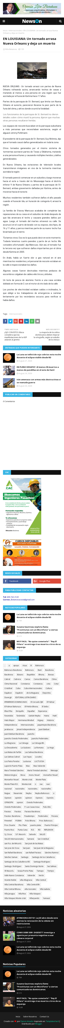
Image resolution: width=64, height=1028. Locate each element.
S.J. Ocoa (8, 834)
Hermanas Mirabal (26, 720)
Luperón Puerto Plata (13, 766)
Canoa (27, 679)
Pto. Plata (23, 825)
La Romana (38, 747)
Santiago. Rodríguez (12, 866)
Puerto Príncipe (51, 825)
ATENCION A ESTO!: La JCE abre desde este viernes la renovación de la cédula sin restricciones (37, 921)
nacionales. (33, 788)
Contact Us (44, 1016)
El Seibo (45, 706)
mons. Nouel (34, 775)
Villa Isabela (45, 889)
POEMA (18, 820)
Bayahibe (31, 674)
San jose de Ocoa (11, 848)
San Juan (26, 848)
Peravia (54, 816)
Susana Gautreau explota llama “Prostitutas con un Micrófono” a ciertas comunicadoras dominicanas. (37, 630)
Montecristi (26, 784)
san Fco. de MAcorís (12, 843)
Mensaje (54, 770)
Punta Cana (22, 830)
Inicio (5, 30)
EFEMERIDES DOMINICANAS (15, 702)
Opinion (7, 798)
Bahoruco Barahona (13, 670)
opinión (18, 798)
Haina (46, 715)
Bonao (51, 674)
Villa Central (41, 880)
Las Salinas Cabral (12, 757)
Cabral (7, 679)
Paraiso (7, 811)
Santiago (24, 857)
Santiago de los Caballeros (43, 857)
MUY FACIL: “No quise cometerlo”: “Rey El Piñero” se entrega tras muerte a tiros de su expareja (39, 644)
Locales (38, 757)
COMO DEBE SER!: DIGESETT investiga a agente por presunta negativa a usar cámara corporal (36, 935)
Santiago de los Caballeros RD (17, 861)
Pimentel (8, 820)
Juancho (31, 734)
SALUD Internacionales (14, 839)
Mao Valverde (39, 766)
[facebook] (17, 581)
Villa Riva (22, 893)
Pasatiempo (29, 816)
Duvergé (8, 697)
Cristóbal (8, 688)
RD (39, 830)
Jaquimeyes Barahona (47, 725)
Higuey (40, 720)
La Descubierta (10, 747)
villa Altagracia (26, 880)
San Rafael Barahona (13, 852)
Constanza (25, 683)
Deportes (47, 693)
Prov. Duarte (9, 825)
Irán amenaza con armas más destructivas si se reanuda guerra (39, 381)
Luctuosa (27, 761)
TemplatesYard (52, 1021)
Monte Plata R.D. (11, 784)
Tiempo (50, 871)
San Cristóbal (43, 839)
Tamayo (40, 871)
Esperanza (42, 711)
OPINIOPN (8, 802)
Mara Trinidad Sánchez (14, 770)
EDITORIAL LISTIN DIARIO (25, 697)
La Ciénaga (23, 743)
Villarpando (34, 898)
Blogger (38, 1024)
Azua (25, 665)
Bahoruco (39, 665)
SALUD (42, 834)
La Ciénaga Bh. (38, 743)
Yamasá (46, 898)
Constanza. (38, 683)
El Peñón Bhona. (31, 706)
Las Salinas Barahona (34, 752)
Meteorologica (10, 775)
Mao (28, 766)
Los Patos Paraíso (11, 761)
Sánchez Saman (10, 857)
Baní (40, 670)
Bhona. (42, 674)
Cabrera (17, 679)
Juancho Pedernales (40, 738)
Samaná (30, 839)
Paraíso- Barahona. (12, 816)
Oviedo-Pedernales (12, 807)
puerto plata (35, 825)
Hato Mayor (9, 720)
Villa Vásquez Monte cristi (15, 898)
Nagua (7, 793)
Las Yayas (27, 757)
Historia (50, 720)
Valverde (31, 875)
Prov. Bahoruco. (46, 820)
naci (48, 784)
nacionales (19, 788)
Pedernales (43, 816)
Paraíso (18, 811)
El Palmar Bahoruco (12, 706)
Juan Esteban (44, 729)
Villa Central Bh (33, 884)
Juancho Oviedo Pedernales (16, 738)
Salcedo (32, 834)
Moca (23, 775)
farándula (21, 715)
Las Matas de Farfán (12, 752)
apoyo (16, 665)
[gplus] (47, 581)
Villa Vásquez (34, 893)
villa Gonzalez (30, 889)
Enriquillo (20, 711)
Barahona (49, 670)
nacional (8, 788)
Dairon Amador (27, 1021)
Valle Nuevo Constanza (14, 875)
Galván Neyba (34, 715)
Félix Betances (11, 49)
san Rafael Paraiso (33, 852)
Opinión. (50, 798)
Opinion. (39, 798)
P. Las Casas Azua (32, 807)
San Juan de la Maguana (43, 848)
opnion (20, 802)
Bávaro (20, 674)
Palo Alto (47, 807)
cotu (48, 683)
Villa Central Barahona (13, 884)
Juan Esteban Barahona (14, 734)
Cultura (49, 688)
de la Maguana (32, 693)
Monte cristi (27, 779)
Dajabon (8, 693)
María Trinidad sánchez (37, 770)
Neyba (28, 793)
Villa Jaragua (9, 893)
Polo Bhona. (30, 820)
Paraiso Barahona (32, 811)
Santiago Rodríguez (42, 861)
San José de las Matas (34, 843)
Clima (54, 679)
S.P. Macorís (20, 834)
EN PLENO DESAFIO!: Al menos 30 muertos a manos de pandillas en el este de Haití (38, 368)
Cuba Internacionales (33, 688)
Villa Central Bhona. (12, 889)
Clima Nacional (10, 683)
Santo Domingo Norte (34, 866)
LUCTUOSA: (39, 761)
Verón (41, 875)
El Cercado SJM (37, 702)
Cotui (56, 683)
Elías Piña (8, 711)
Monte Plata (41, 779)
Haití (55, 715)
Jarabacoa (8, 729)
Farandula (8, 715)
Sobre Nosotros (30, 1016)
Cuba (18, 688)
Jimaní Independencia (26, 729)
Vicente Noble (10, 880)
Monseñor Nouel (11, 779)
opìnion (28, 798)
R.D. (32, 830)
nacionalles (46, 788)
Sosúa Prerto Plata (25, 871)
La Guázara (25, 747)
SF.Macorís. (9, 871)
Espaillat (31, 711)
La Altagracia (9, 743)
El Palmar (50, 702)
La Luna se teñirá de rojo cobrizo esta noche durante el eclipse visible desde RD (39, 356)
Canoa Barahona (41, 679)
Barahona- (8, 674)
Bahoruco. (29, 670)
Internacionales (15, 30)
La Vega (50, 747)
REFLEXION (48, 830)
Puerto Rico (9, 830)
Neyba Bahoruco (42, 793)
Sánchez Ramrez (51, 852)
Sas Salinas (51, 866)
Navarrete (18, 793)
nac (41, 784)
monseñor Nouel (50, 775)
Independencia (10, 725)
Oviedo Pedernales (35, 802)
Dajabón (19, 693)
